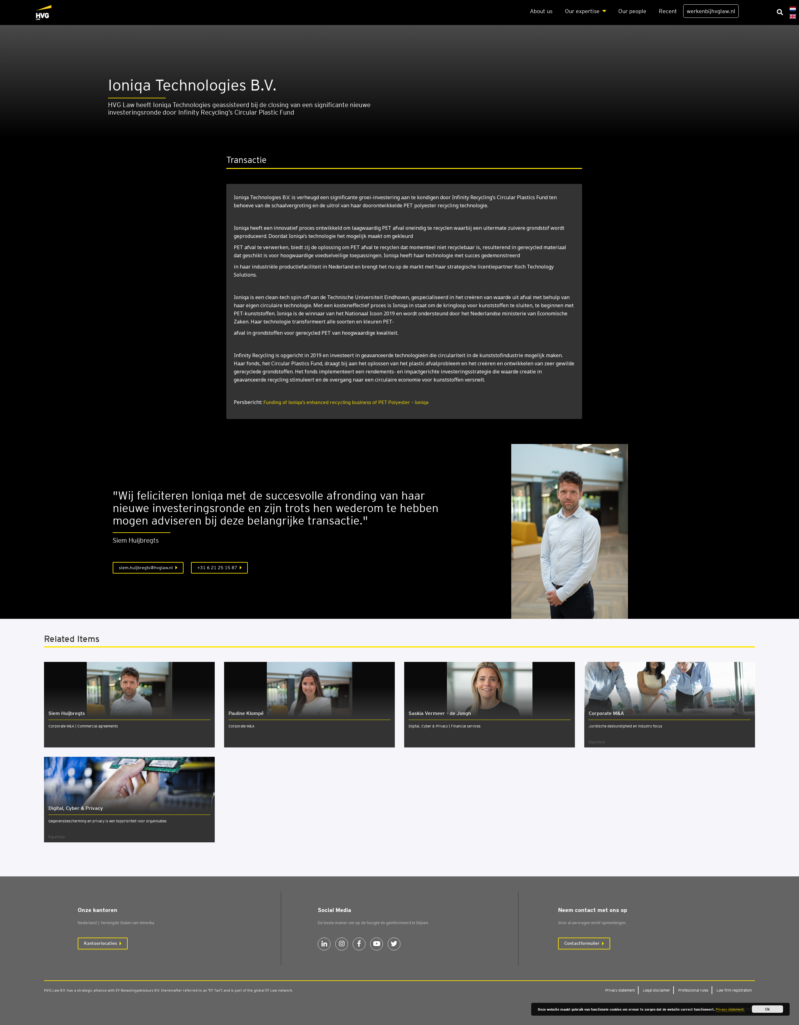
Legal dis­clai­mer (656, 990)
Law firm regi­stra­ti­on (734, 990)
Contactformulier (582, 943)
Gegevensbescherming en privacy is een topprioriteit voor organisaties (107, 821)
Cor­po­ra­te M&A (606, 713)
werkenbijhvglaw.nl (711, 11)
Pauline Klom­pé (246, 713)
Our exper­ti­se (582, 11)
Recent (668, 11)
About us (541, 11)
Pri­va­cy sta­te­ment (620, 990)
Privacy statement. (730, 1009)
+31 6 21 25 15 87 (217, 567)
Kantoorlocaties (100, 943)
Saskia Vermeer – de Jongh (440, 713)
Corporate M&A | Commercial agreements (83, 726)
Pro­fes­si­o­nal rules (693, 990)
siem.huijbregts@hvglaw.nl (146, 567)
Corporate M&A (241, 726)
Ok (767, 1009)
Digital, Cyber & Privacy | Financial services (445, 726)
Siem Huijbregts (66, 713)
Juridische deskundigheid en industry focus (625, 726)
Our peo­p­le (632, 11)
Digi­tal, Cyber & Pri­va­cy (75, 808)
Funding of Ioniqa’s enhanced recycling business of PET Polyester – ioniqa (346, 402)
